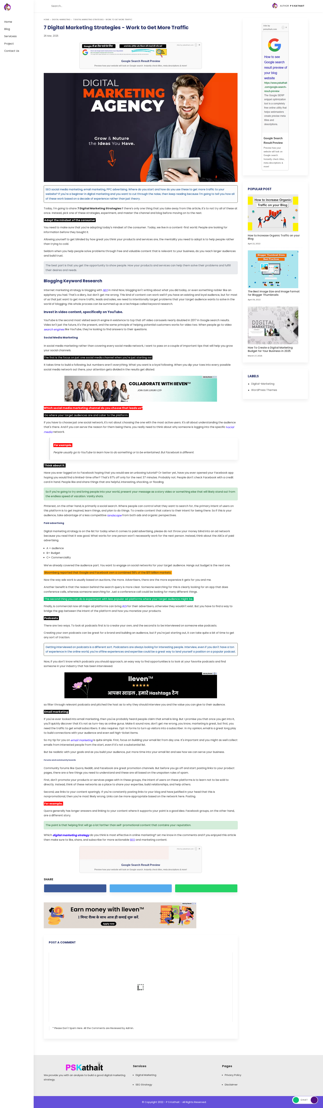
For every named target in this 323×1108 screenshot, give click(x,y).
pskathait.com (188, 45)
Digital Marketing (146, 1075)
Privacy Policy (233, 1075)
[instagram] (257, 6)
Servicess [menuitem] (10, 36)
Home (46, 19)
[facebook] (244, 6)
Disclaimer (231, 1084)
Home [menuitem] (8, 22)
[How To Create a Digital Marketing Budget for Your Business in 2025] (273, 325)
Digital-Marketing (61, 19)
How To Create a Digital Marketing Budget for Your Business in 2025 (270, 349)
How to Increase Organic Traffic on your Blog (274, 237)
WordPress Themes (264, 390)
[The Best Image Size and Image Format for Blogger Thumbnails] (273, 269)
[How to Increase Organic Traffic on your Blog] (273, 213)
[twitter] (251, 6)
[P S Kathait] (7, 7)
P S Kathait (173, 1102)
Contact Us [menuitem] (11, 51)
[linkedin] (263, 6)
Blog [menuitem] (7, 29)
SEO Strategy (144, 1084)
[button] (47, 6)
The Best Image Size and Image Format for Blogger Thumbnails (274, 293)
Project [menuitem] (9, 44)
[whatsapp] (206, 888)
